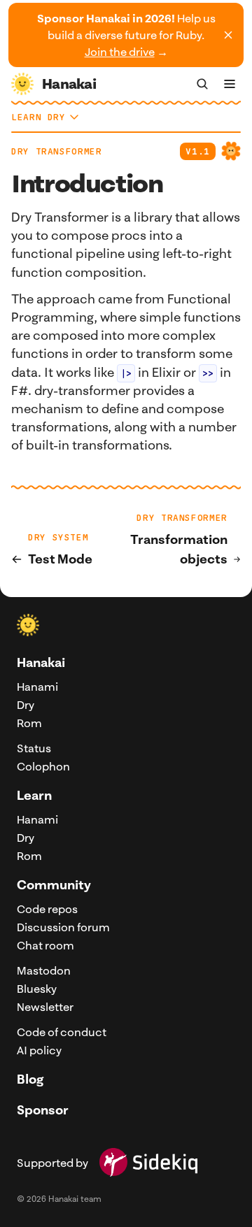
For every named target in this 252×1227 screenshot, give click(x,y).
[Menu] (230, 84)
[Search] (202, 84)
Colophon (43, 766)
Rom (29, 723)
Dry (25, 705)
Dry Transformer (56, 151)
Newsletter (45, 1007)
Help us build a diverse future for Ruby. (126, 35)
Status (34, 748)
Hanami (37, 687)
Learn (34, 795)
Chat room (45, 945)
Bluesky (37, 989)
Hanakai (41, 662)
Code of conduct (61, 1032)
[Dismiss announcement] (228, 35)
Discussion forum (63, 927)
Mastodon (44, 970)
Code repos (47, 909)
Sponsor (43, 1110)
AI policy (39, 1050)
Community (54, 885)
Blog (30, 1079)
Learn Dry (38, 117)
